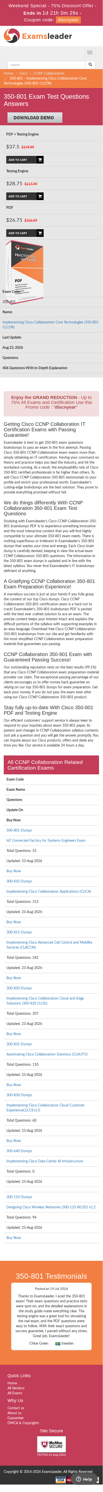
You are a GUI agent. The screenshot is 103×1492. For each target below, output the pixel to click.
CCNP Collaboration (48, 73)
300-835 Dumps (19, 1044)
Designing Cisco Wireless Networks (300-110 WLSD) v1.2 (51, 1207)
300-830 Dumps (19, 1095)
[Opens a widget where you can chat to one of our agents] (84, 1479)
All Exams (14, 1393)
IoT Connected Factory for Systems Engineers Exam (46, 840)
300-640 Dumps (19, 1151)
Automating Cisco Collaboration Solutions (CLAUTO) (47, 1054)
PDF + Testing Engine (22, 134)
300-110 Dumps (19, 1197)
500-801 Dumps (19, 830)
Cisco (23, 73)
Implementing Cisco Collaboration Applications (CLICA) (48, 891)
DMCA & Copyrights (23, 1423)
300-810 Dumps (19, 881)
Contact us (15, 1408)
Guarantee (15, 1418)
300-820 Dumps (19, 988)
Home (8, 73)
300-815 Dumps (19, 932)
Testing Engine (17, 171)
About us (14, 1413)
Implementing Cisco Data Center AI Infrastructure (44, 1161)
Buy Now (13, 871)
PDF (9, 208)
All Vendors (15, 1388)
